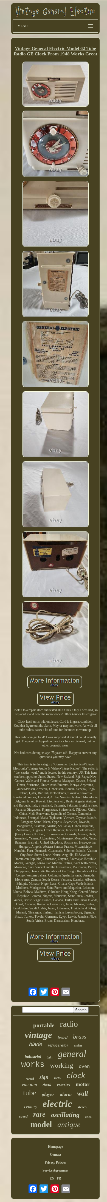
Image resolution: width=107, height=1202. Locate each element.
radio (69, 1024)
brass (79, 1036)
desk (47, 1085)
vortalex (63, 1085)
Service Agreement (55, 1170)
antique (68, 1125)
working (61, 1065)
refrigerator (58, 1045)
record (30, 1078)
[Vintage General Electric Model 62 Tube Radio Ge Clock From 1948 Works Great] (55, 84)
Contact (55, 1154)
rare (39, 1114)
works (32, 1064)
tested (62, 1037)
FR (59, 1178)
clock (76, 1075)
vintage (38, 1035)
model (41, 1124)
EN (52, 1178)
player (48, 1094)
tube (29, 1092)
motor (82, 1084)
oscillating (65, 1114)
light (49, 1057)
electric (57, 1103)
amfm (78, 1045)
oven (84, 1066)
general (72, 1054)
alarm (66, 1094)
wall (82, 1093)
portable (43, 1025)
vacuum (29, 1084)
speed (23, 1116)
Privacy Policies (55, 1162)
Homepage (55, 1147)
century (30, 1106)
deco (88, 1117)
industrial (33, 1056)
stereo (82, 1107)
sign (44, 1077)
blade (35, 1044)
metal (57, 1078)
